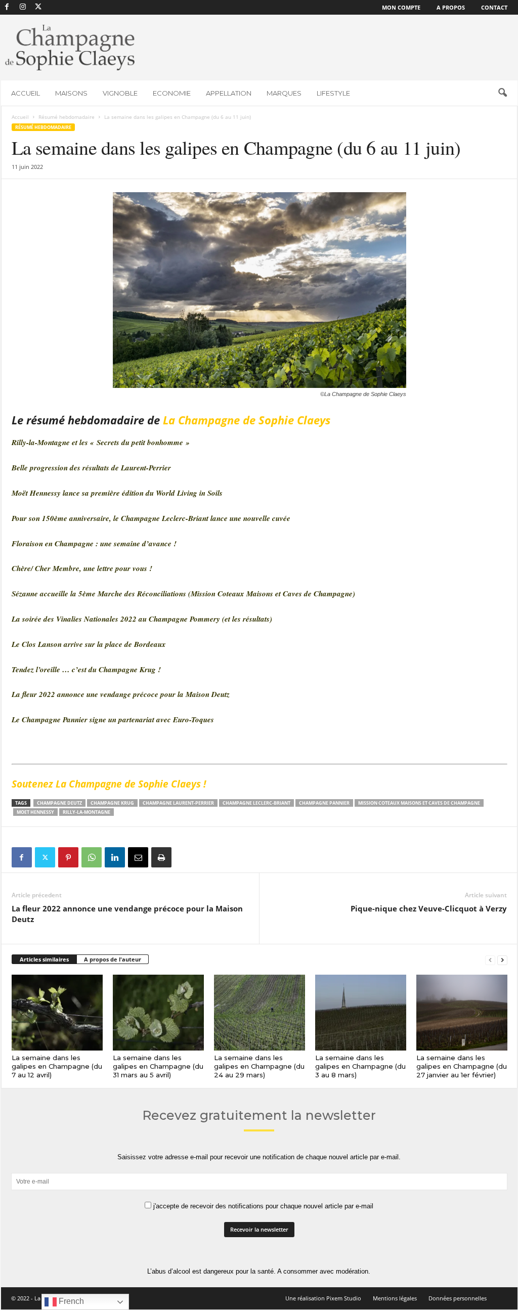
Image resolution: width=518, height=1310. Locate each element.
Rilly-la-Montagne (86, 812)
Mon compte (401, 7)
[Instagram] (23, 7)
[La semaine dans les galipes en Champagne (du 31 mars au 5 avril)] (158, 1013)
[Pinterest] (68, 857)
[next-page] (502, 959)
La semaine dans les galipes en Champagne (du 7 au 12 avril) (57, 1066)
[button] (502, 93)
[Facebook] (7, 7)
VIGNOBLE (120, 93)
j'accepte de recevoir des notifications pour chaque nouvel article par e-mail (262, 1206)
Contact (494, 7)
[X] (38, 7)
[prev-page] (490, 959)
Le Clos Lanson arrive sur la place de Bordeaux (89, 644)
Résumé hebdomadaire (66, 116)
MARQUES (284, 93)
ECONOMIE (172, 93)
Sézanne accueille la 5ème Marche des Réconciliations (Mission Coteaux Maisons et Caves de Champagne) (183, 593)
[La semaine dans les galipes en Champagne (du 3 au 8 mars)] (360, 1013)
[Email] (138, 857)
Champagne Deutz (59, 803)
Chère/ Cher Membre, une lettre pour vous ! (82, 568)
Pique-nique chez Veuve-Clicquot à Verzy (429, 908)
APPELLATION (228, 93)
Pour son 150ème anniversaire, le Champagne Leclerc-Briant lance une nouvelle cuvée (151, 518)
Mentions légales (395, 1298)
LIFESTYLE (333, 93)
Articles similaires (44, 959)
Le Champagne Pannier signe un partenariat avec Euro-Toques (113, 719)
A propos (451, 7)
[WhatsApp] (91, 857)
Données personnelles (457, 1298)
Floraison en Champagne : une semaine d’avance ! (94, 543)
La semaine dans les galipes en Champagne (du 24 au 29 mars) (259, 1066)
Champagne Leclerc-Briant (256, 803)
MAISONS (71, 93)
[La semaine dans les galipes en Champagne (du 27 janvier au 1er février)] (461, 1013)
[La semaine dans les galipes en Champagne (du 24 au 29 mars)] (259, 1013)
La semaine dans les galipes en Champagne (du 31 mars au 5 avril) (158, 1066)
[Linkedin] (115, 857)
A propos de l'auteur (112, 959)
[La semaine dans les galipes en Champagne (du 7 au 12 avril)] (57, 1013)
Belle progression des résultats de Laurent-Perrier (91, 467)
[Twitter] (45, 857)
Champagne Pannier (324, 803)
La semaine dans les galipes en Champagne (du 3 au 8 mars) (360, 1066)
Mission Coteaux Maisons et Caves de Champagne (419, 803)
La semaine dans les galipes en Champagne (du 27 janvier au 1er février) (461, 1066)
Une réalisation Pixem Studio (323, 1298)
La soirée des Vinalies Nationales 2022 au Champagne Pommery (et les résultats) (142, 619)
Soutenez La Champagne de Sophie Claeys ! (110, 784)
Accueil (20, 116)
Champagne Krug (112, 803)
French (70, 1301)
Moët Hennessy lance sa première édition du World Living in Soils (117, 493)
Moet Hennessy (35, 812)
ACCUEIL (25, 93)
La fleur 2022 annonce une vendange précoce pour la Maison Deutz (121, 694)
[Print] (161, 857)
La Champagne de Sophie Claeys (246, 419)
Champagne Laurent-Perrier (178, 803)
